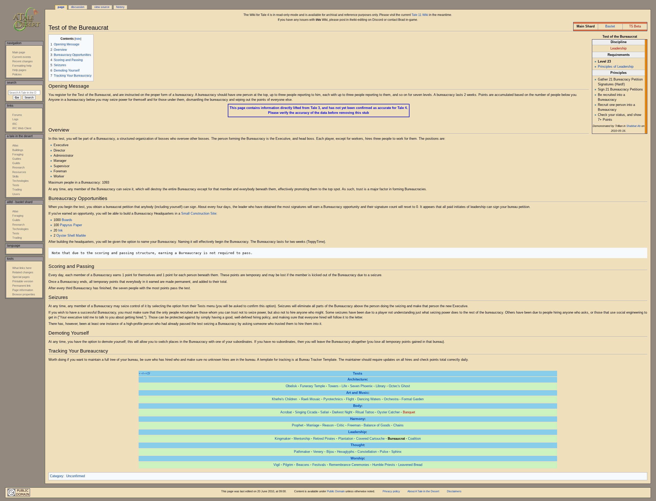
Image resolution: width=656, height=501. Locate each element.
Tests (357, 373)
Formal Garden (413, 399)
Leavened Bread (410, 465)
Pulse (384, 452)
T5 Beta (635, 26)
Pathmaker (302, 452)
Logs (15, 119)
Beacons (302, 465)
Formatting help (22, 65)
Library (381, 386)
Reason (328, 425)
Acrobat (286, 412)
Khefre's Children (285, 399)
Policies (17, 74)
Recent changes (22, 61)
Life (344, 386)
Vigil (276, 465)
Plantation (345, 438)
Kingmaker (283, 438)
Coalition (414, 438)
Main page (18, 52)
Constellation (367, 452)
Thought (357, 445)
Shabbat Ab (633, 125)
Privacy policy (391, 491)
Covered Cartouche (370, 438)
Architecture (357, 379)
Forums (17, 114)
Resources (19, 172)
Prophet (297, 425)
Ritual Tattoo (364, 412)
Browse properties (23, 294)
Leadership (618, 48)
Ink (60, 230)
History (120, 6)
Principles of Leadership (615, 66)
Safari (324, 412)
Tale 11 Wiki (420, 15)
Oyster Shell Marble (71, 235)
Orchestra (391, 399)
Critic (340, 425)
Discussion (77, 6)
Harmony (357, 419)
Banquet (409, 412)
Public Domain (336, 491)
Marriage (312, 425)
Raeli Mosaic (310, 399)
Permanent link (21, 285)
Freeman (354, 425)
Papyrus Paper (71, 225)
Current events (21, 56)
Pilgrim (288, 465)
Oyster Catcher (388, 412)
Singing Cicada (306, 412)
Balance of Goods (377, 425)
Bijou (330, 452)
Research (18, 167)
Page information (22, 290)
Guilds (16, 163)
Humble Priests (383, 465)
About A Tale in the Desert (423, 491)
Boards (67, 220)
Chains (398, 425)
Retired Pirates (324, 438)
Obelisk (291, 386)
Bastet (610, 26)
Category (56, 476)
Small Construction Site (198, 213)
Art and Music (357, 393)
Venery (318, 452)
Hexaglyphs (345, 452)
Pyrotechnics (333, 399)
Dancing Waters (369, 399)
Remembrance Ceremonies (349, 465)
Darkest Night (342, 412)
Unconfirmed (75, 476)
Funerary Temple (312, 386)
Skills (15, 176)
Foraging (17, 154)
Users (16, 194)
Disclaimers (454, 491)
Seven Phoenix (361, 386)
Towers (333, 386)
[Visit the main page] (30, 20)
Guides (16, 158)
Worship (357, 458)
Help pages (19, 70)
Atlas (15, 145)
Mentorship (302, 438)
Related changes (22, 272)
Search (11, 82)
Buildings (17, 150)
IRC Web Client (21, 128)
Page (61, 6)
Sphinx (396, 452)
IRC (14, 123)
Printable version (22, 281)
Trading (17, 189)
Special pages (21, 276)
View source (101, 6)
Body (357, 406)
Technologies (20, 180)
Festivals (319, 465)
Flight (350, 399)
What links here (22, 267)
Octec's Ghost (399, 386)
